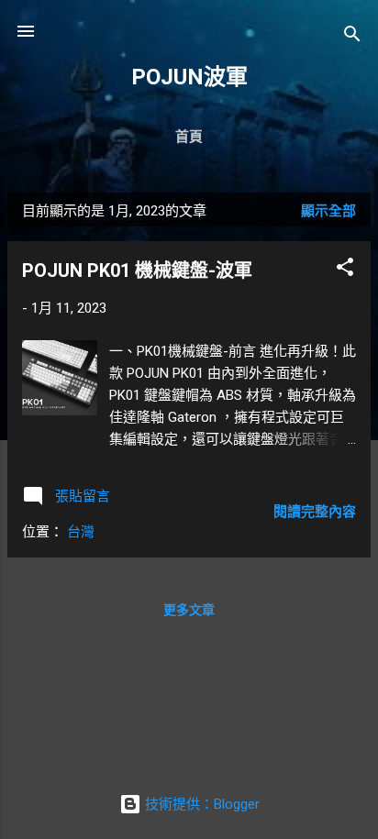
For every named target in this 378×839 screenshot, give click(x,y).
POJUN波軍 (189, 77)
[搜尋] (352, 37)
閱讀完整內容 (314, 511)
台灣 (80, 532)
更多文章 (189, 609)
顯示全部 (328, 211)
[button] (345, 270)
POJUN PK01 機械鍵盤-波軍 (137, 270)
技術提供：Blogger (200, 804)
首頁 (189, 136)
